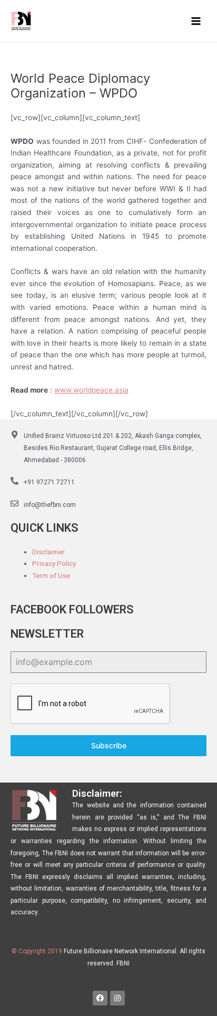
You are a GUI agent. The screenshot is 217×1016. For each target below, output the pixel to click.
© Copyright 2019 (37, 951)
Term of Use (51, 575)
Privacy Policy (54, 563)
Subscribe (108, 745)
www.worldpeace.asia (91, 390)
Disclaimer (48, 552)
